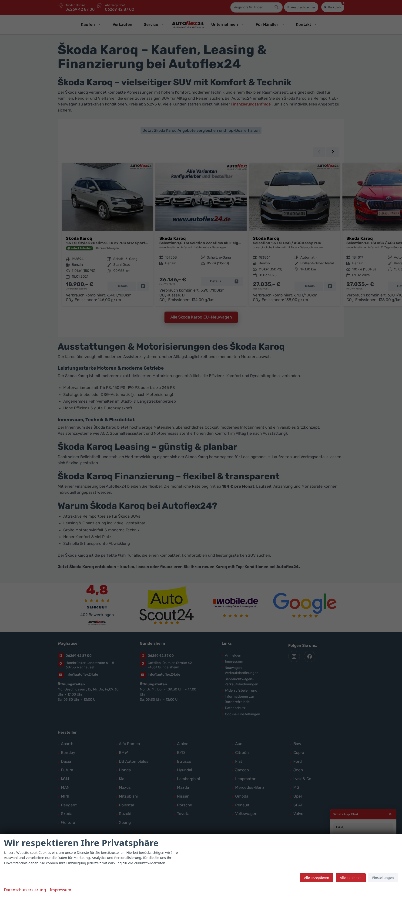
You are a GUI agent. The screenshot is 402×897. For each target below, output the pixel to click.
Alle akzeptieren (316, 877)
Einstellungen (383, 877)
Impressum (60, 889)
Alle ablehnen (351, 877)
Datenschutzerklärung (25, 889)
